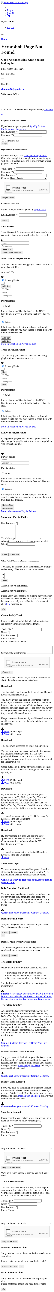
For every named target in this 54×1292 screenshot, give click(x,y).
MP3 (6, 731)
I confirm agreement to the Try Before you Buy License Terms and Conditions (25, 817)
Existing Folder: (12, 280)
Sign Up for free (37, 126)
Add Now (6, 286)
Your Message (8, 538)
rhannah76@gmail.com (13, 89)
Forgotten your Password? (13, 129)
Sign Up (11, 13)
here (8, 604)
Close (4, 555)
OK (21, 1266)
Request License (9, 1241)
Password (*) (7, 135)
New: (7, 289)
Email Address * (9, 523)
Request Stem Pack (11, 1168)
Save (4, 580)
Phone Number (8, 638)
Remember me (12, 140)
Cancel (5, 932)
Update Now (7, 505)
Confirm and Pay (9, 1266)
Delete (14, 932)
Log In (10, 27)
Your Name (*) (8, 169)
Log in (10, 10)
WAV (7, 734)
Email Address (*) (9, 132)
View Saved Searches (12, 252)
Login (4, 144)
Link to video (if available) (13, 641)
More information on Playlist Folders (18, 344)
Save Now (6, 249)
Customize (7, 672)
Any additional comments (13, 1148)
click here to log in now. (35, 155)
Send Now (14, 555)
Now (4, 372)
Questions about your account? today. (25, 912)
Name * (5, 632)
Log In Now (40, 209)
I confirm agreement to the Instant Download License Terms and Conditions (24, 853)
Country (5, 178)
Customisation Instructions (13, 653)
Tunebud (48, 109)
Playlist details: (8, 456)
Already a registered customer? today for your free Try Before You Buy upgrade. (26, 997)
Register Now (8, 197)
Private (8, 322)
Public (8, 306)
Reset (5, 220)
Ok (3, 609)
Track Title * (7, 629)
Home (4, 39)
